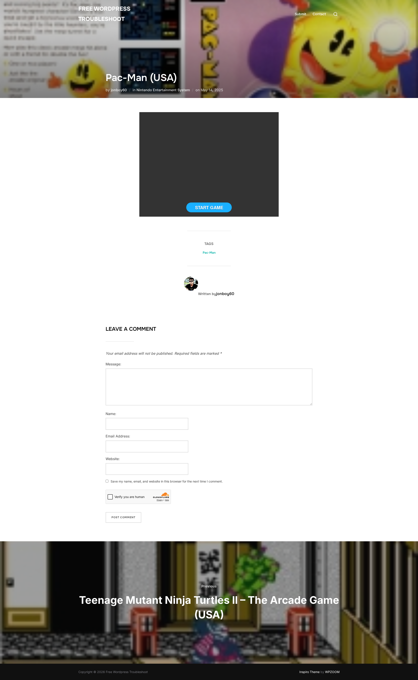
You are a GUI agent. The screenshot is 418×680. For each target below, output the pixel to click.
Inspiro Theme (309, 672)
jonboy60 (119, 90)
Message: (113, 364)
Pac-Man (209, 253)
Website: (113, 459)
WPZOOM (332, 672)
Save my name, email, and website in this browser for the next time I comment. (167, 481)
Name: (111, 414)
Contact (319, 14)
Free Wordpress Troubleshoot (104, 14)
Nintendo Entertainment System (163, 90)
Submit (300, 14)
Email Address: (118, 436)
